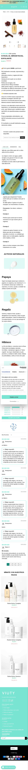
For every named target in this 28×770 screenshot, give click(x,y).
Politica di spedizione (8, 714)
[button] (5, 53)
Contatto (5, 721)
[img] (5, 439)
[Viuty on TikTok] (12, 700)
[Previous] (10, 42)
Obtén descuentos (10, 767)
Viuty (16, 752)
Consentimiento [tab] (6, 371)
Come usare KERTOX (8, 723)
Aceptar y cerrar (14, 397)
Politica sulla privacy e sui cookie (11, 710)
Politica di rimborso (7, 712)
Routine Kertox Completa (14, 640)
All (8, 11)
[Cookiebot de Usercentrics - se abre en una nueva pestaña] (20, 368)
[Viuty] (14, 7)
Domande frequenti (7, 726)
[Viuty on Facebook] (6, 700)
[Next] (18, 42)
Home (4, 11)
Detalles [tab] (14, 371)
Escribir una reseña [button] (14, 417)
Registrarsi (26, 738)
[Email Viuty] (3, 700)
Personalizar (13, 401)
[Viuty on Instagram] (9, 700)
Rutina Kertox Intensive (14, 676)
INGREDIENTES (13, 146)
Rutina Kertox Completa (14, 603)
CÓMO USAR (5, 146)
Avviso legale (6, 707)
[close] (26, 2)
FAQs (20, 146)
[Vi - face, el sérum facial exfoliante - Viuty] (14, 28)
